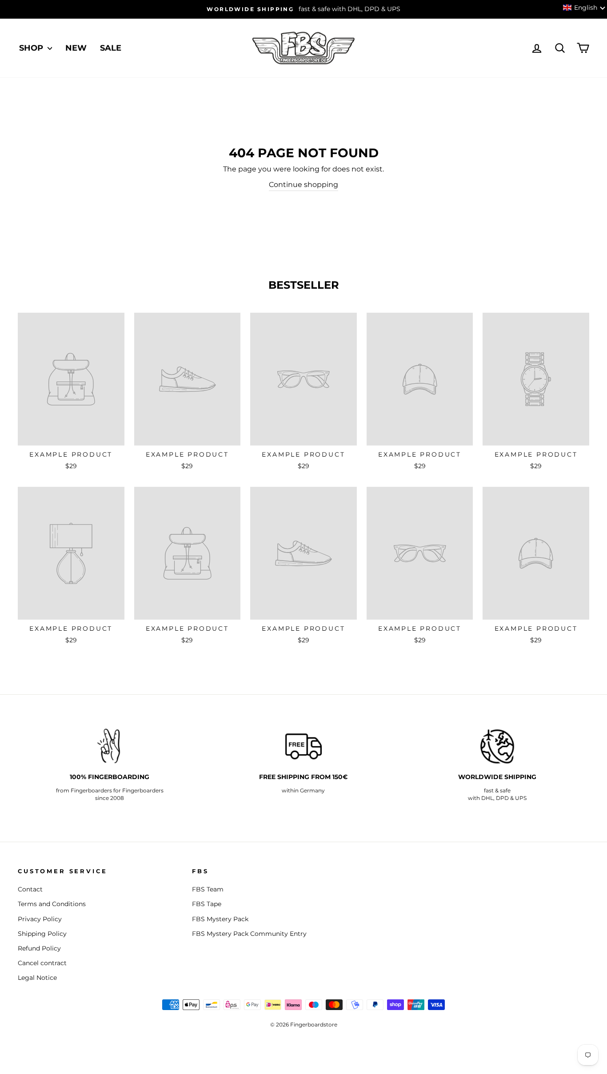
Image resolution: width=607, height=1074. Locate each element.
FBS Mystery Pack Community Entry (249, 933)
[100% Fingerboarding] (110, 746)
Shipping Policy (42, 933)
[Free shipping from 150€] (303, 746)
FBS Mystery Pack (220, 919)
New (76, 48)
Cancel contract (42, 963)
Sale (110, 48)
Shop (32, 48)
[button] (584, 7)
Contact (30, 889)
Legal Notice (37, 977)
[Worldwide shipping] (497, 746)
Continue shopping (303, 184)
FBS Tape (206, 903)
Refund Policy (39, 948)
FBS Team (208, 889)
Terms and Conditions (52, 903)
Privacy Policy (40, 919)
